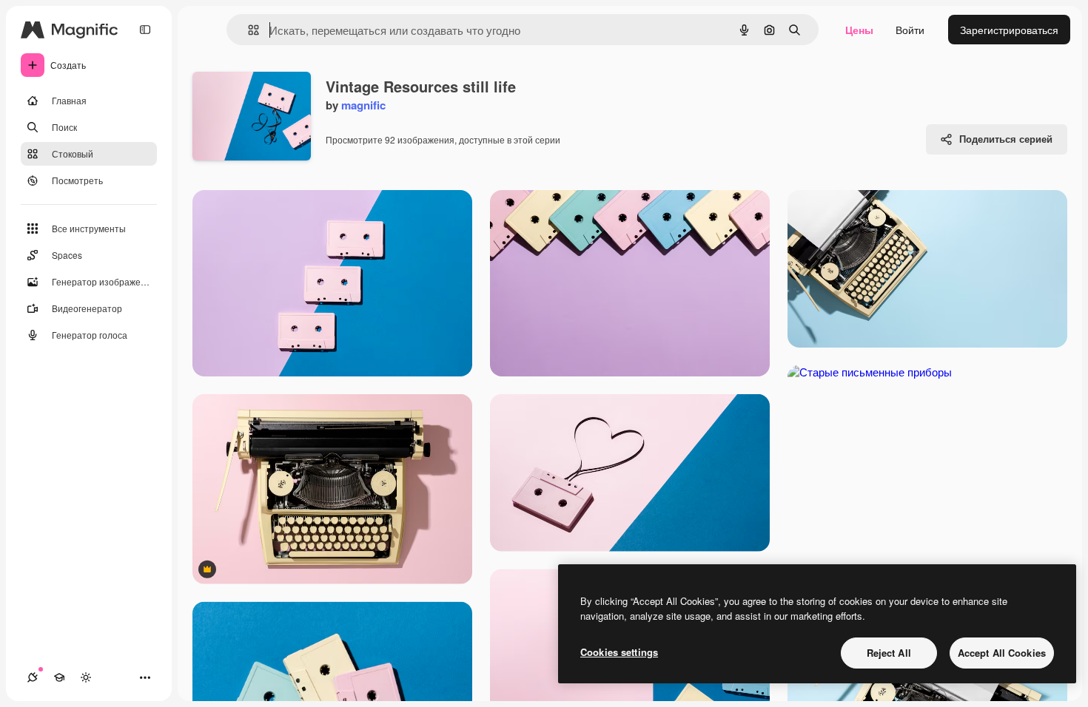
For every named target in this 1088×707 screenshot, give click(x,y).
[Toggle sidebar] (145, 29)
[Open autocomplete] (247, 29)
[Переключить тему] (86, 677)
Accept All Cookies (1002, 653)
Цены (859, 29)
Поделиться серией (1005, 139)
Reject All (889, 653)
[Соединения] (32, 677)
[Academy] (59, 677)
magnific (363, 105)
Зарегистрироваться (1009, 29)
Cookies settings (619, 652)
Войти (910, 29)
